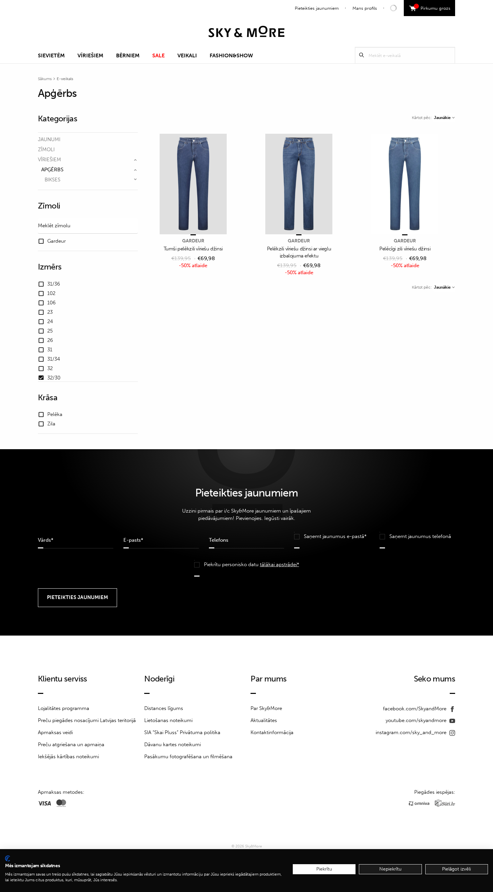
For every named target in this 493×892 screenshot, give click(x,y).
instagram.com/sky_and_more (412, 732)
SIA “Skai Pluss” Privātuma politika (182, 732)
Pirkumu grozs (433, 7)
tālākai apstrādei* (279, 564)
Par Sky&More (266, 708)
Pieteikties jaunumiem (317, 8)
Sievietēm (51, 55)
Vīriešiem (90, 55)
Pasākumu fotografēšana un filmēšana (188, 757)
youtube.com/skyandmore (417, 720)
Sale (158, 55)
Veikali (187, 55)
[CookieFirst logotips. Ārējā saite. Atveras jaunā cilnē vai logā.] (7, 858)
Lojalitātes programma (63, 708)
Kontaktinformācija (272, 732)
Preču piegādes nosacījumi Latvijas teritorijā (87, 720)
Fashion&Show (231, 55)
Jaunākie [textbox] (442, 117)
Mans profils (364, 8)
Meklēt (361, 55)
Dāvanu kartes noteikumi (172, 744)
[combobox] (444, 117)
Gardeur (193, 241)
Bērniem (128, 55)
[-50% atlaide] (193, 184)
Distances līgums (163, 708)
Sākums (45, 78)
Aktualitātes (264, 720)
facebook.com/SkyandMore (415, 709)
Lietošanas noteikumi (168, 720)
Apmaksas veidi (55, 732)
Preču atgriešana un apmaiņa (71, 744)
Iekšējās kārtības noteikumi (68, 757)
